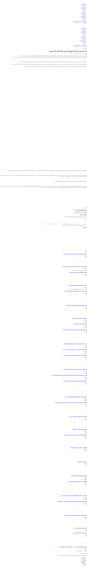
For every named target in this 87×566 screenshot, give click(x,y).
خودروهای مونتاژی (80, 209)
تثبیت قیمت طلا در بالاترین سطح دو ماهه (80, 429)
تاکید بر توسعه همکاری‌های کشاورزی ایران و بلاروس (78, 285)
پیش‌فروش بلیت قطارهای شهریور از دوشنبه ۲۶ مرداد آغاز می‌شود (75, 380)
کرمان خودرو (76, 209)
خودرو (84, 53)
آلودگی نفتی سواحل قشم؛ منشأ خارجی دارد (79, 475)
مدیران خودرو (85, 209)
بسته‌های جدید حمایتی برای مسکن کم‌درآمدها (79, 447)
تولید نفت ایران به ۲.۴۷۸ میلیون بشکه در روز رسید (78, 416)
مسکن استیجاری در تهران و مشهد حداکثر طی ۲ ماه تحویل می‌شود (75, 355)
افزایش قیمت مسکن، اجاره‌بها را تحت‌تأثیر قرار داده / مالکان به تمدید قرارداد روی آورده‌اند (71, 402)
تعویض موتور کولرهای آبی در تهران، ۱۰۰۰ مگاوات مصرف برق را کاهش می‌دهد (73, 546)
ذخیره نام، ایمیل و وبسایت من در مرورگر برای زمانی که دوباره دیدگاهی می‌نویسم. (73, 225)
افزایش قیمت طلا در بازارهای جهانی (80, 528)
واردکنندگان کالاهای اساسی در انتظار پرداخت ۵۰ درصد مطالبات (75, 434)
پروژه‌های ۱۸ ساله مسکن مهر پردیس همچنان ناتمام (78, 481)
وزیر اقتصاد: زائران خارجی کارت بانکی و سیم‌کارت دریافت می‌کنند (75, 369)
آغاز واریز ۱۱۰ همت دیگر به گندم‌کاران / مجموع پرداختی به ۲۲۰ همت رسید (74, 495)
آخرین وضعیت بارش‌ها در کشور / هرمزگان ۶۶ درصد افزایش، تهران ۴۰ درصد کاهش (72, 501)
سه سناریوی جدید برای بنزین (82, 461)
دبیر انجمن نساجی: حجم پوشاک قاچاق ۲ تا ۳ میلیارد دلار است (76, 396)
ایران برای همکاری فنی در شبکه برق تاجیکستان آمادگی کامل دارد (75, 343)
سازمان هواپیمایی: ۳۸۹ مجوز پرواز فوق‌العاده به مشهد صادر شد (75, 515)
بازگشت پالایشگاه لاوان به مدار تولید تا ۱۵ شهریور (78, 272)
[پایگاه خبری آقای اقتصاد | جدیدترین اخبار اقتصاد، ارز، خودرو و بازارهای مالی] (82, 2)
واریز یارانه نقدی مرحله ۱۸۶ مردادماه (80, 323)
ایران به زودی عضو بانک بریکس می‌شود (80, 532)
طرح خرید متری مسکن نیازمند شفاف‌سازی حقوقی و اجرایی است (75, 253)
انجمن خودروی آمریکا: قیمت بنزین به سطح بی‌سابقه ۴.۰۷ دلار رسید (75, 349)
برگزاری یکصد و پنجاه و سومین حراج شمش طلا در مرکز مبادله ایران (75, 266)
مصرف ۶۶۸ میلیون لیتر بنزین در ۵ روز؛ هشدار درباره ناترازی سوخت (75, 329)
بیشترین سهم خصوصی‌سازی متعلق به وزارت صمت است (77, 305)
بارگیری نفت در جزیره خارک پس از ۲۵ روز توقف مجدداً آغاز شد (75, 291)
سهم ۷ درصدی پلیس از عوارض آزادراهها (80, 318)
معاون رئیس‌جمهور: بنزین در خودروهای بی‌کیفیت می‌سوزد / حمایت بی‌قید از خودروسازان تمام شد (69, 375)
